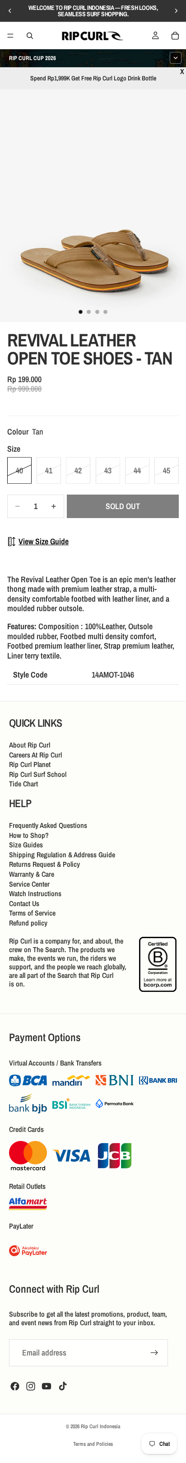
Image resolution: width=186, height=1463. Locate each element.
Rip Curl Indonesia (100, 1426)
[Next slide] (176, 11)
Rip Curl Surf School (37, 774)
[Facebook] (14, 1386)
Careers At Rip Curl (35, 754)
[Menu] (10, 35)
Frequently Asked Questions (48, 825)
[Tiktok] (62, 1386)
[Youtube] (46, 1386)
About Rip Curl (29, 745)
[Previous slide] (10, 11)
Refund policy (28, 923)
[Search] (30, 36)
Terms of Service (32, 913)
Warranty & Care (31, 874)
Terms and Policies (93, 1444)
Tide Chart (23, 784)
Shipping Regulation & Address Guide (62, 855)
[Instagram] (30, 1386)
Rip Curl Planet (30, 764)
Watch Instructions (35, 893)
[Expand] (175, 58)
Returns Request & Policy (44, 864)
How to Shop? (29, 835)
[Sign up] (154, 1352)
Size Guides (26, 845)
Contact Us (24, 903)
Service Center (29, 883)
